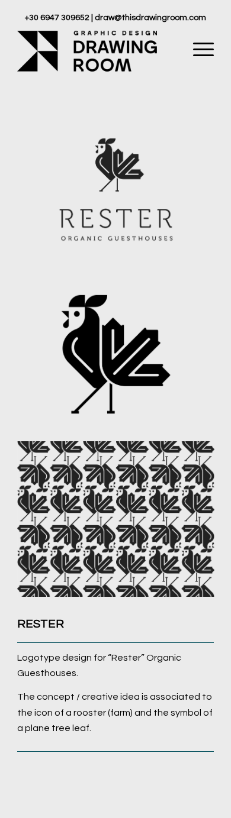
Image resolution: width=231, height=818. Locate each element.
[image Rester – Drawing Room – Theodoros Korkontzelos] (120, 194)
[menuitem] (197, 49)
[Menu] (197, 49)
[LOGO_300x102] (95, 49)
